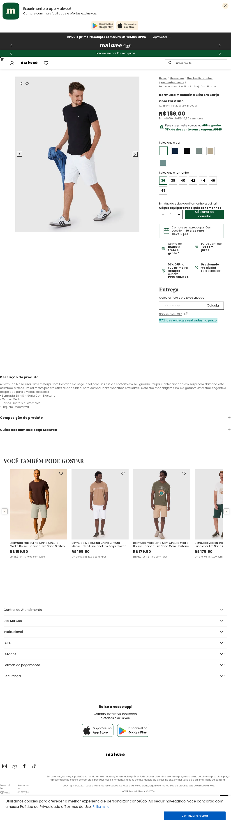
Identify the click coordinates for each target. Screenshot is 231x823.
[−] (162, 214)
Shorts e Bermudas (200, 78)
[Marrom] (210, 151)
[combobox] (196, 62)
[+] (178, 214)
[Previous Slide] (11, 46)
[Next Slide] (220, 46)
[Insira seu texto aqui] (4, 767)
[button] (21, 83)
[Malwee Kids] (115, 46)
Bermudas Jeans (172, 82)
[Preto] (187, 151)
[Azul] (175, 151)
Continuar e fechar (195, 815)
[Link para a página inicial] (163, 78)
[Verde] (199, 151)
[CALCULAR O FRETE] (213, 306)
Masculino (177, 78)
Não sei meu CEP (170, 314)
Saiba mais (100, 806)
